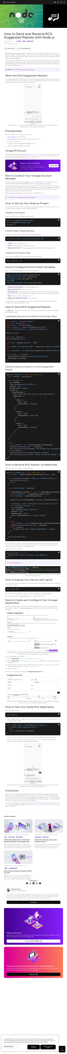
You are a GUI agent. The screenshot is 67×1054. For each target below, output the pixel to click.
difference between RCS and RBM (26, 197)
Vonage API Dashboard (31, 157)
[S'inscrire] (33, 941)
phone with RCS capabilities (43, 183)
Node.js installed (11, 136)
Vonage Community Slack (18, 804)
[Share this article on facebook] (27, 883)
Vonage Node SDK (29, 248)
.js (25, 63)
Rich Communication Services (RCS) (15, 53)
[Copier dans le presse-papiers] (59, 220)
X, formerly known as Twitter (41, 804)
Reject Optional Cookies (48, 1047)
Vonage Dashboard (26, 608)
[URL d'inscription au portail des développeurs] (54, 165)
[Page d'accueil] (9, 2)
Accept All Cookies (34, 1047)
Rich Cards (34, 797)
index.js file (18, 562)
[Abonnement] (33, 974)
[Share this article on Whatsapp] (37, 883)
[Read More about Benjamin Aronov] (33, 902)
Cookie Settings (8, 1046)
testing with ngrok (24, 596)
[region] (30, 1043)
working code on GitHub (27, 69)
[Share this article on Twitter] (30, 883)
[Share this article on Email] (40, 883)
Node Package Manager (34, 234)
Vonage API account (33, 154)
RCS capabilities (16, 58)
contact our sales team (15, 193)
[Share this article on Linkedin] (33, 883)
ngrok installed (11, 139)
